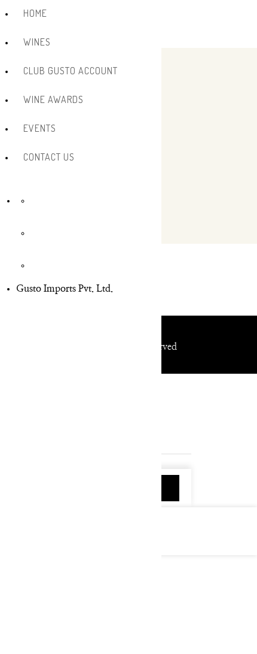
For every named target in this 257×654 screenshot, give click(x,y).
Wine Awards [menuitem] (53, 99)
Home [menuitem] (35, 13)
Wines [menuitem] (37, 42)
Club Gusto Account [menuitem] (70, 71)
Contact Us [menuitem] (49, 157)
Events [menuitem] (39, 128)
